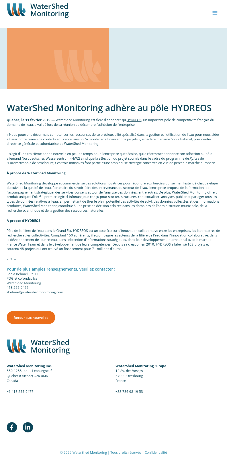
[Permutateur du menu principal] (214, 13)
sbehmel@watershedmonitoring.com (35, 292)
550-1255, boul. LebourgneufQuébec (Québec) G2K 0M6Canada (29, 375)
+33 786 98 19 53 (129, 391)
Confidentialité (156, 452)
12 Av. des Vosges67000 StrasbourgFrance (129, 375)
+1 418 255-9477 (20, 391)
